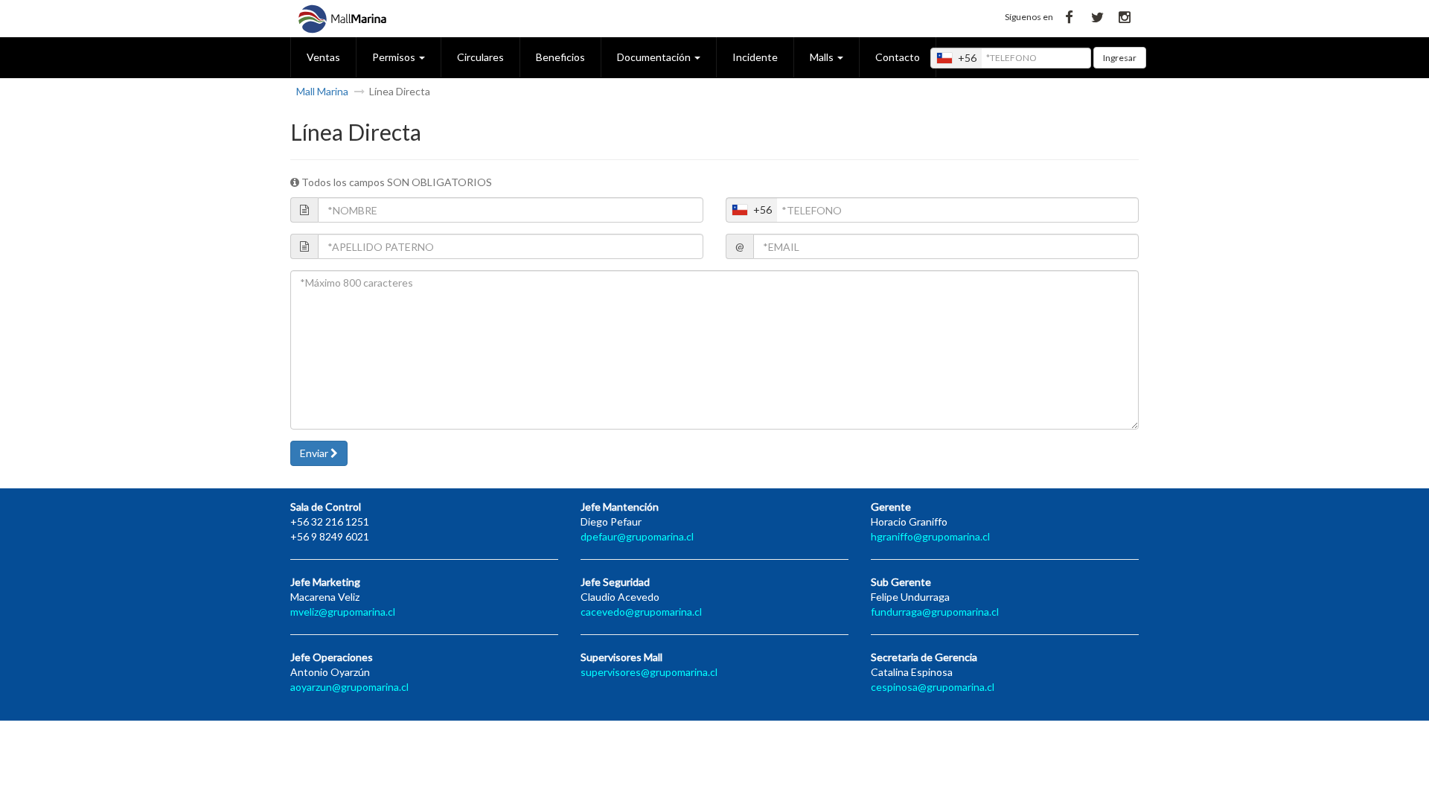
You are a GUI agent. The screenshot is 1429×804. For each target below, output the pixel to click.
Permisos (395, 57)
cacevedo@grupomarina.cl (641, 611)
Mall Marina (322, 91)
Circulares (480, 57)
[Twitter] (1096, 16)
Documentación (655, 57)
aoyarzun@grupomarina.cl (349, 686)
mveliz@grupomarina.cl (342, 611)
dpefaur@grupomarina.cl (637, 536)
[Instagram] (1125, 16)
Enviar (315, 453)
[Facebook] (1069, 16)
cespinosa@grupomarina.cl (932, 686)
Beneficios (560, 57)
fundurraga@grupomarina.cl (935, 611)
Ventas (323, 57)
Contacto (897, 57)
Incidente (755, 57)
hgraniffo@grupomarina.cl (930, 536)
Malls (823, 57)
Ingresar (1120, 57)
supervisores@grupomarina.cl (649, 672)
